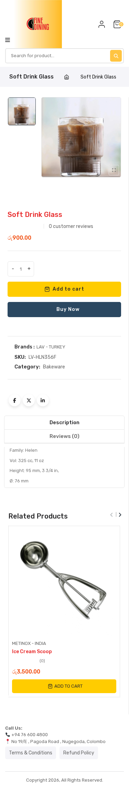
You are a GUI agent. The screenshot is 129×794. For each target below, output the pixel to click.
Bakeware (54, 367)
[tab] (64, 423)
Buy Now (67, 309)
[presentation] (111, 512)
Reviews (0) (64, 436)
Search (116, 56)
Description (64, 422)
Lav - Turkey (50, 346)
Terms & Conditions (30, 753)
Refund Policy (78, 753)
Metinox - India (29, 643)
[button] (64, 686)
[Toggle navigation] (7, 39)
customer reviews (71, 226)
